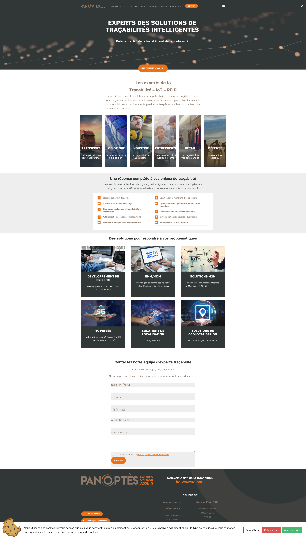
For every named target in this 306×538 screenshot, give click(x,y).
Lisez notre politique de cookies (79, 532)
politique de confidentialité (153, 454)
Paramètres (252, 530)
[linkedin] (223, 6)
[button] (124, 198)
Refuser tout (271, 530)
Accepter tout (292, 530)
